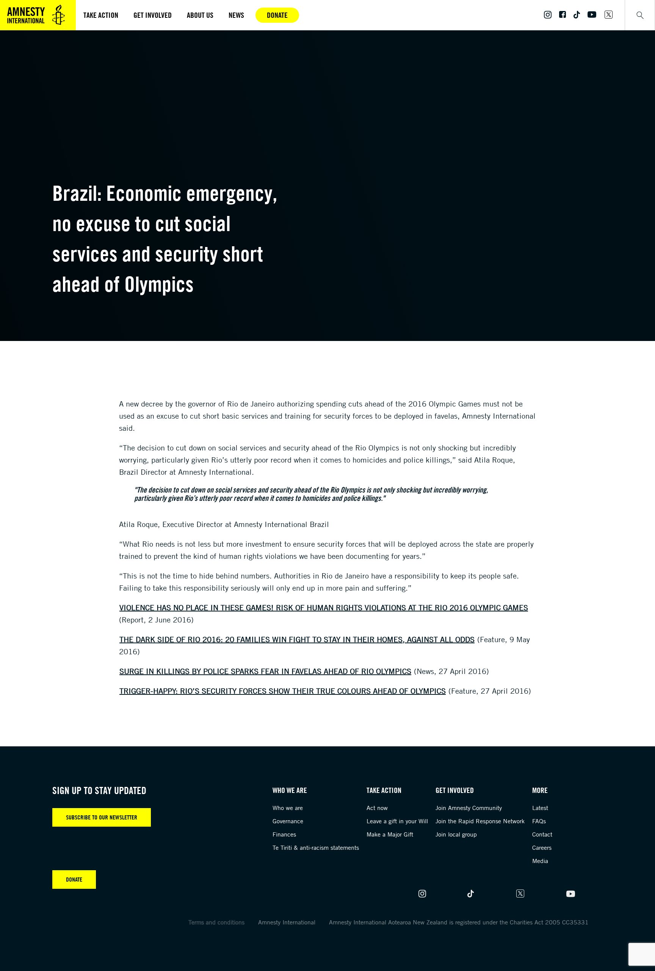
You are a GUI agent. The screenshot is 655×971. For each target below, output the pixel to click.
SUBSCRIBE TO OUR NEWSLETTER (101, 817)
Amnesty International (286, 922)
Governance (288, 821)
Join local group (456, 834)
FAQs (539, 821)
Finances (284, 834)
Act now (377, 808)
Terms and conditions (216, 922)
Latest (540, 808)
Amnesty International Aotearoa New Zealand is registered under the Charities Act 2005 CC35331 (459, 922)
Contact (542, 834)
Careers (542, 847)
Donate (277, 15)
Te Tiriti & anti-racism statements (316, 847)
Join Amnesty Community (469, 808)
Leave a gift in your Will (397, 821)
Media (540, 861)
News (236, 15)
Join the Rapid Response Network (480, 821)
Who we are (288, 808)
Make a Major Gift (390, 834)
